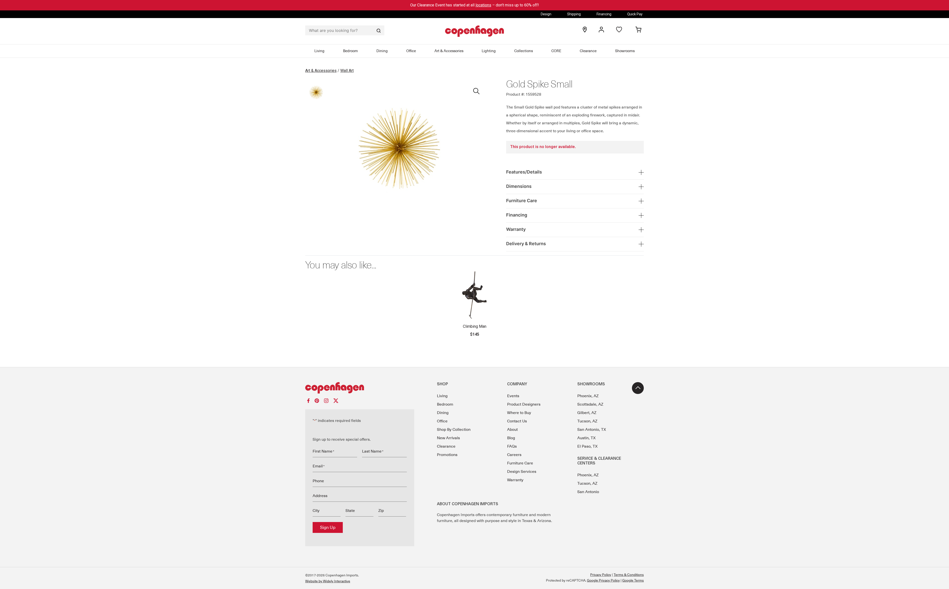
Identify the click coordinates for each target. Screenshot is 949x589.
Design (546, 14)
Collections (523, 51)
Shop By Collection (454, 429)
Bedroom (350, 51)
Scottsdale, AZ (590, 404)
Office (411, 51)
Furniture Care (520, 463)
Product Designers (523, 404)
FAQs (512, 446)
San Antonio (588, 492)
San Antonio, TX (591, 429)
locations (483, 5)
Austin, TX (586, 438)
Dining (382, 51)
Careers (514, 455)
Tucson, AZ (587, 421)
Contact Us (517, 421)
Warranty (515, 480)
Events (513, 396)
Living (319, 51)
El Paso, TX (587, 446)
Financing (604, 14)
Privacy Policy (600, 575)
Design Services (521, 471)
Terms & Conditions (629, 575)
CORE (556, 51)
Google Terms (633, 580)
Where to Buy (519, 413)
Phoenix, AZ (588, 396)
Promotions (447, 455)
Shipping (574, 14)
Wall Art (347, 70)
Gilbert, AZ (586, 413)
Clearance (588, 51)
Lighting (489, 51)
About (512, 429)
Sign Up (327, 527)
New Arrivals (448, 438)
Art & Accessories (448, 51)
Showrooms (625, 51)
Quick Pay (635, 14)
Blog (511, 438)
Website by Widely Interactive (327, 581)
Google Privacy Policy (603, 580)
